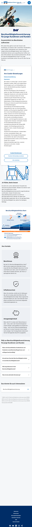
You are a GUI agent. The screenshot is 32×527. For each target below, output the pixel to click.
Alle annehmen (16, 160)
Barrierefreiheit (16, 521)
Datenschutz (16, 513)
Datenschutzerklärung (10, 77)
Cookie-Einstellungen (16, 153)
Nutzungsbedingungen (16, 515)
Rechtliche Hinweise (16, 517)
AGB (16, 519)
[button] (16, 350)
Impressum (16, 511)
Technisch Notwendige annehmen (16, 156)
